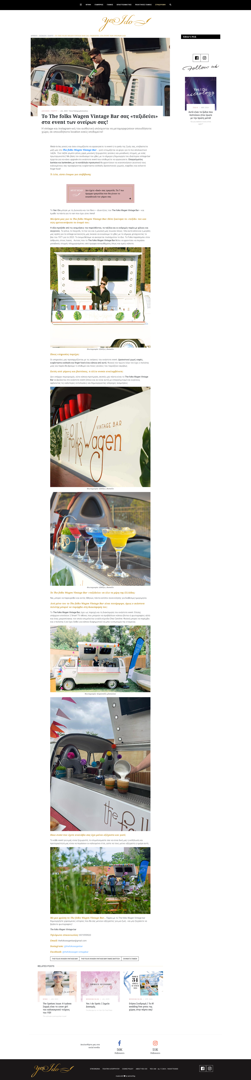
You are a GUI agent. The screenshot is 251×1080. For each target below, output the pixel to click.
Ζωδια (195, 108)
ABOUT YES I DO (141, 1069)
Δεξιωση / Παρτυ (46, 36)
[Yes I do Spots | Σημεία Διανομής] (100, 986)
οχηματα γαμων (130, 959)
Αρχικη (34, 36)
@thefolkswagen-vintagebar (75, 952)
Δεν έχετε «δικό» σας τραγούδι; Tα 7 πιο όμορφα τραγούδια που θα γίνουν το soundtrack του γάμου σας (104, 193)
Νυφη (45, 999)
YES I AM (153, 1069)
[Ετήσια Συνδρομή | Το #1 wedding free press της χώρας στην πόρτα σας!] (143, 986)
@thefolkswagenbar (73, 946)
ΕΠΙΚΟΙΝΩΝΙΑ (95, 1069)
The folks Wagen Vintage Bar (80, 149)
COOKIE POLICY (127, 1069)
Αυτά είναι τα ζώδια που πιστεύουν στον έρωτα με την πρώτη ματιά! (201, 115)
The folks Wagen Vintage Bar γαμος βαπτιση (100, 959)
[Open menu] (80, 5)
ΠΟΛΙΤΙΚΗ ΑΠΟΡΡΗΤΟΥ (110, 1069)
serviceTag (131, 1076)
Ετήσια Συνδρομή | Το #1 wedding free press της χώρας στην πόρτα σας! (141, 1006)
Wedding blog (92, 999)
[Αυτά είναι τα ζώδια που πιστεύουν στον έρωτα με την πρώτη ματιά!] (200, 93)
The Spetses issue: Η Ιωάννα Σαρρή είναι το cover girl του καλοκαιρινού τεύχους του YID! (57, 1008)
